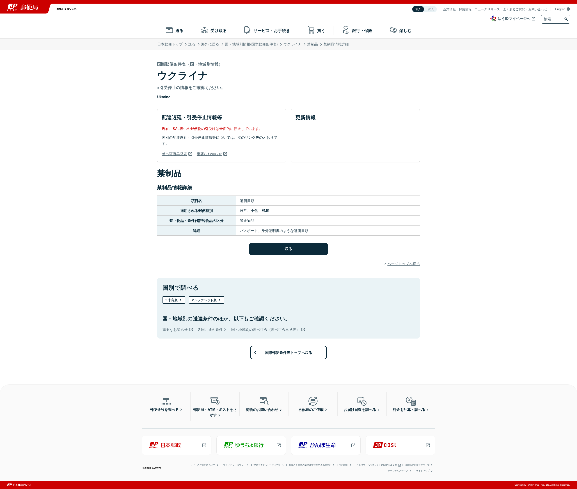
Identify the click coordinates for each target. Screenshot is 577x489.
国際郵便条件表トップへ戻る (288, 352)
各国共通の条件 (210, 329)
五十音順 (171, 300)
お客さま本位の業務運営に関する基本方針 (310, 464)
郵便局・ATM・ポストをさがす (215, 412)
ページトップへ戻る (403, 263)
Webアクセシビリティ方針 (267, 464)
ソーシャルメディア (398, 470)
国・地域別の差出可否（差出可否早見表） (265, 329)
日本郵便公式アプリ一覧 (417, 464)
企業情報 (449, 9)
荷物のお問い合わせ (262, 409)
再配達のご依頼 (311, 409)
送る (191, 44)
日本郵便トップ (170, 44)
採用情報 (465, 9)
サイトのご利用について (202, 464)
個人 (418, 9)
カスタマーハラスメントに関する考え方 (376, 464)
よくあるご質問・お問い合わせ (525, 9)
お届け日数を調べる (360, 409)
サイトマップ (423, 470)
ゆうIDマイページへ (514, 18)
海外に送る (210, 44)
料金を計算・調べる (409, 409)
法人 (431, 9)
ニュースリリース (487, 9)
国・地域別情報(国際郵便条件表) (251, 44)
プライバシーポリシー (234, 464)
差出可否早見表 (174, 153)
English (560, 9)
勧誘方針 (343, 464)
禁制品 (312, 44)
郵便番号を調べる (164, 409)
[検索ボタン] (566, 19)
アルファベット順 (204, 300)
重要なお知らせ (209, 153)
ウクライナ (292, 44)
